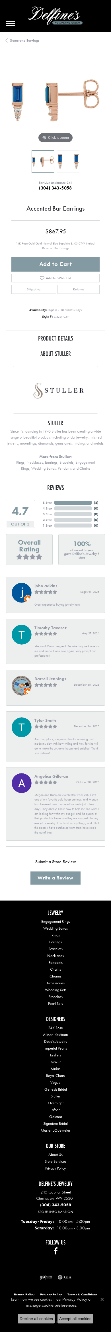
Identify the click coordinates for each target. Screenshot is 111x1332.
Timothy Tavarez (50, 628)
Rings (20, 462)
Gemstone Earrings (24, 40)
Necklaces (34, 462)
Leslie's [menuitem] (55, 1055)
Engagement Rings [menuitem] (55, 921)
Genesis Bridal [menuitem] (55, 1089)
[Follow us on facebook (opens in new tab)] (56, 1251)
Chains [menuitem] (55, 969)
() (96, 502)
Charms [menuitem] (55, 976)
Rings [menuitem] (56, 935)
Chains (84, 468)
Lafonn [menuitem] (55, 1109)
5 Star (47, 502)
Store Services (55, 1161)
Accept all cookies (75, 1318)
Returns (78, 289)
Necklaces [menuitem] (55, 955)
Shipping (33, 289)
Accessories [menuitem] (55, 982)
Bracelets (66, 462)
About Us (55, 1154)
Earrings (51, 462)
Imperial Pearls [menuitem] (55, 1048)
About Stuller (55, 353)
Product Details (55, 338)
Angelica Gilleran (51, 776)
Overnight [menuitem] (55, 1102)
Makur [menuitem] (55, 1061)
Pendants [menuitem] (56, 962)
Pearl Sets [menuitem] (55, 1003)
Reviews (55, 487)
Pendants (65, 468)
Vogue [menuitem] (55, 1082)
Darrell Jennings (50, 679)
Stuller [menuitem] (55, 1096)
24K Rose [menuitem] (55, 1027)
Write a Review (55, 877)
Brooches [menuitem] (55, 996)
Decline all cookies (36, 1318)
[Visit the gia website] (64, 1277)
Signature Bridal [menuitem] (55, 1123)
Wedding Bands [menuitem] (55, 928)
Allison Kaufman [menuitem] (55, 1034)
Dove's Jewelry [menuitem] (55, 1041)
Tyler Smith (45, 720)
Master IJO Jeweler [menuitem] (55, 1130)
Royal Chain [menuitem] (55, 1075)
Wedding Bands (43, 468)
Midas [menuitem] (55, 1068)
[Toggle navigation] (10, 24)
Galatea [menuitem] (55, 1116)
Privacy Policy (55, 1168)
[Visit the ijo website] (46, 1277)
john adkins (45, 586)
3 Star (47, 514)
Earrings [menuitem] (55, 941)
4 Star (47, 508)
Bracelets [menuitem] (56, 948)
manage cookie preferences (51, 1305)
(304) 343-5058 (55, 188)
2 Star (47, 520)
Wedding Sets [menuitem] (55, 989)
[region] (55, 100)
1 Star (47, 525)
